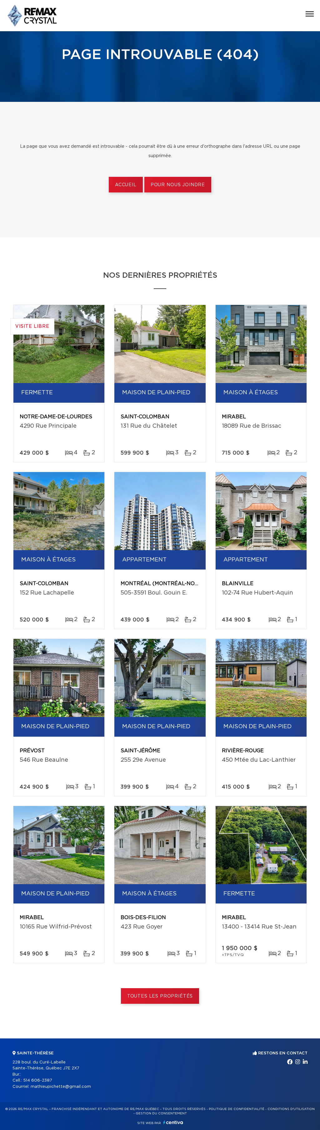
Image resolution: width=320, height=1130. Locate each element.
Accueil (126, 185)
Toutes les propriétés (160, 996)
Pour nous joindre (178, 185)
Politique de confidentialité (236, 1109)
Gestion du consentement (161, 1113)
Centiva (173, 1122)
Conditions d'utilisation (291, 1109)
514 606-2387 (37, 1080)
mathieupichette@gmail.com (61, 1087)
